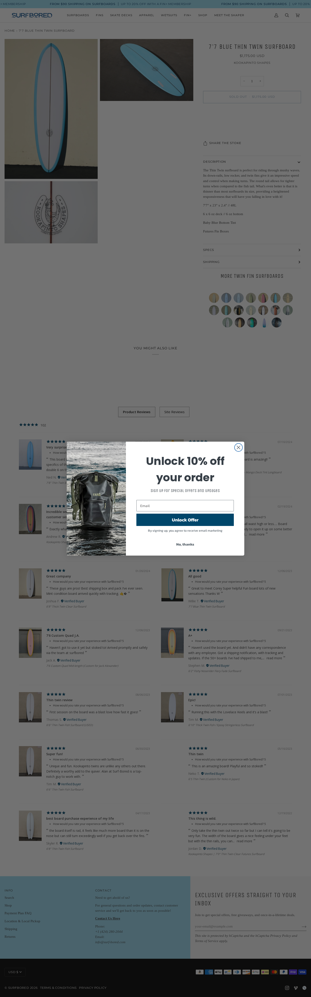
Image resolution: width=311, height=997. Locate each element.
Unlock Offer (185, 519)
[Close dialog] (238, 447)
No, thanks (185, 544)
